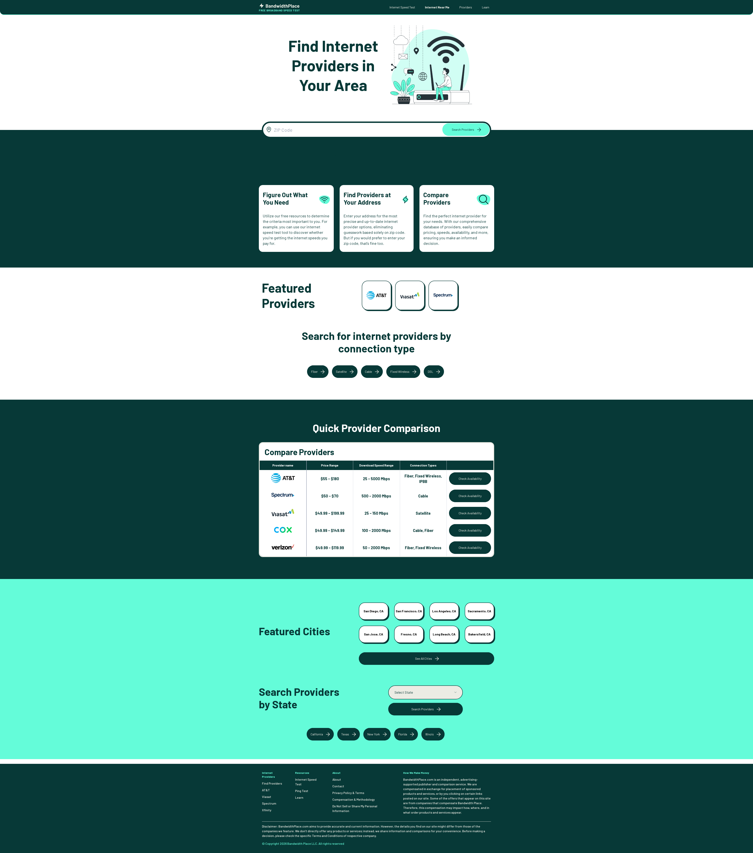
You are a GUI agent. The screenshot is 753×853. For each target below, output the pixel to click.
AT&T (266, 790)
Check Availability (470, 478)
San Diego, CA (374, 611)
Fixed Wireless (399, 371)
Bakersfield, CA (479, 634)
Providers (465, 7)
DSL (430, 371)
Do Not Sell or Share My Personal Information (354, 808)
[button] (465, 129)
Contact (338, 786)
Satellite (341, 371)
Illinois (429, 734)
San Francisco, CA (409, 611)
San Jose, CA (373, 634)
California (317, 734)
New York (373, 734)
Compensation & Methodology (353, 799)
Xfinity (266, 810)
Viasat (266, 797)
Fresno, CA (409, 634)
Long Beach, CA (444, 634)
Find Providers (272, 783)
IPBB (423, 481)
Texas (345, 734)
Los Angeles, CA (444, 611)
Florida (402, 734)
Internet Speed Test (402, 7)
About (336, 779)
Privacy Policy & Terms (348, 793)
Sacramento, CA (479, 611)
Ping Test (301, 791)
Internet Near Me (437, 7)
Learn (485, 7)
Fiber (314, 371)
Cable (368, 371)
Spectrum (269, 803)
